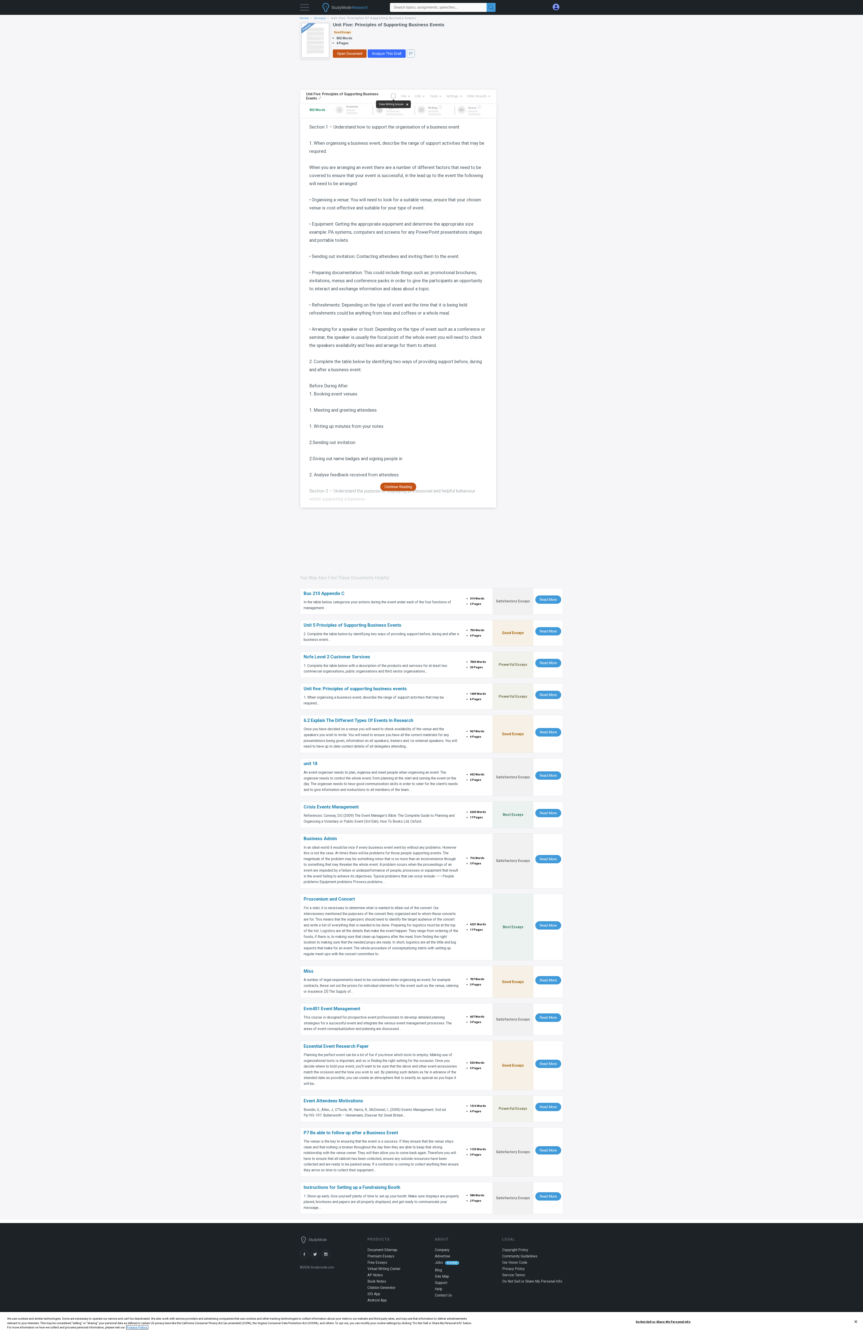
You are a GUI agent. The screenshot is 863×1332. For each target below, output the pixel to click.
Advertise (442, 1256)
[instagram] (326, 1257)
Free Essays (377, 1262)
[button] (304, 8)
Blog (438, 1270)
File (403, 96)
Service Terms (513, 1275)
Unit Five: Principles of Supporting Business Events (388, 24)
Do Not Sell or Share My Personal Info (663, 1321)
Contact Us (443, 1295)
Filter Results (477, 96)
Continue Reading (398, 487)
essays (320, 18)
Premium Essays (380, 1256)
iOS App (373, 1294)
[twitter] (316, 1257)
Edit (418, 96)
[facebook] (305, 1257)
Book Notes (376, 1281)
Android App (377, 1300)
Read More (548, 599)
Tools (434, 96)
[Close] (856, 1322)
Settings (452, 96)
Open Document (349, 53)
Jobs (439, 1262)
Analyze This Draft (386, 54)
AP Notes (375, 1275)
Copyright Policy (515, 1250)
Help (438, 1289)
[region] (431, 1322)
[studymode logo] (353, 7)
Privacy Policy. (137, 1327)
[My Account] (558, 7)
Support (441, 1283)
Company (442, 1250)
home (304, 18)
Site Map (442, 1276)
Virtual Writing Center (383, 1269)
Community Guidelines (519, 1256)
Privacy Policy (513, 1269)
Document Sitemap (382, 1250)
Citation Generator (381, 1287)
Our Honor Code (514, 1262)
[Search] (491, 7)
